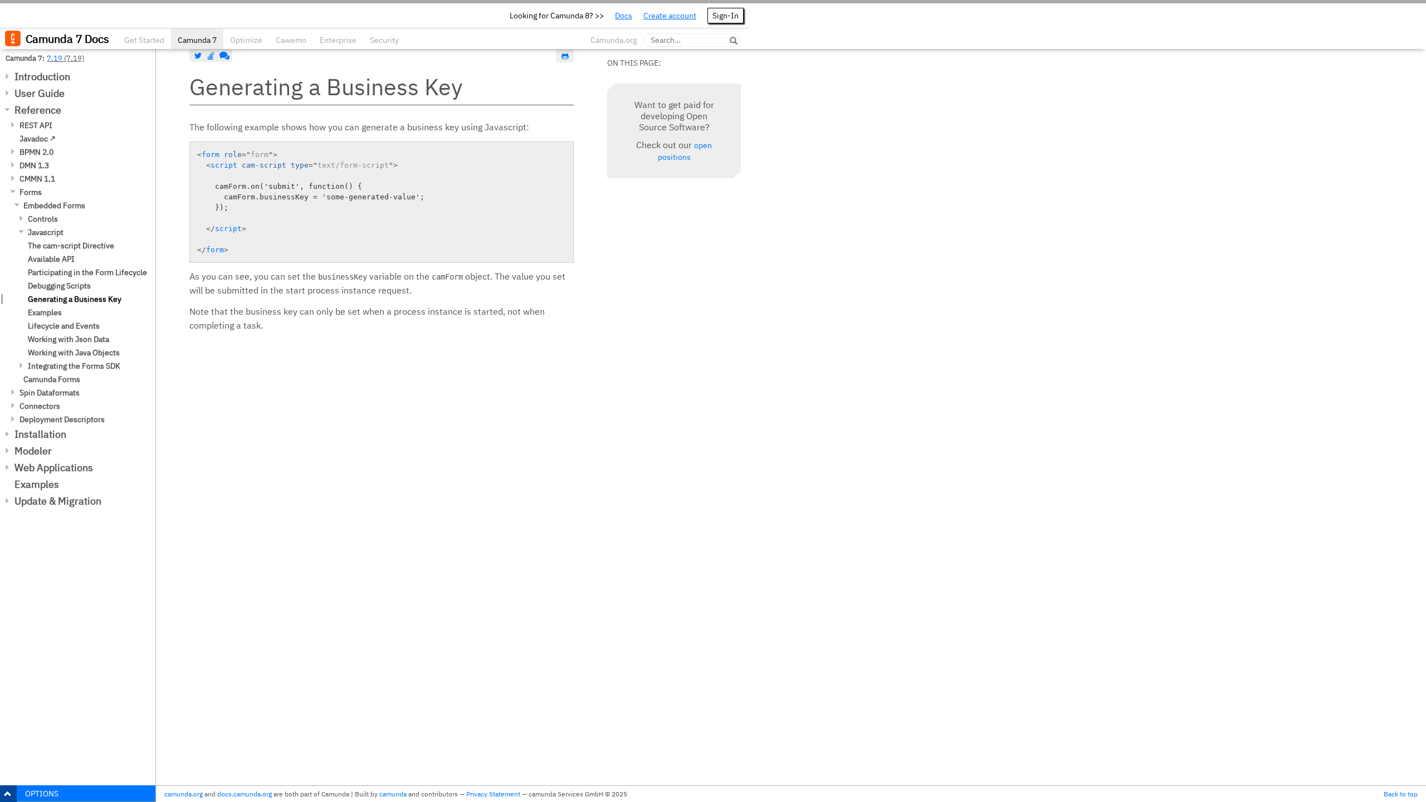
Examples (45, 312)
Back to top (1401, 794)
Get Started (144, 40)
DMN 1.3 (34, 165)
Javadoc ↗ (37, 139)
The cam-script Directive (71, 246)
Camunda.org (613, 40)
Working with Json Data (68, 339)
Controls (43, 219)
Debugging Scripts (59, 286)
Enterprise (338, 40)
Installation (40, 434)
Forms (30, 192)
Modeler (33, 450)
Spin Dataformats (49, 393)
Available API (51, 259)
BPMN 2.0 (36, 152)
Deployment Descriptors (62, 419)
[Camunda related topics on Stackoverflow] (211, 56)
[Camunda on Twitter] (198, 56)
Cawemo (291, 40)
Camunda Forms (51, 379)
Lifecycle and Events (64, 326)
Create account (669, 16)
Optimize (246, 40)
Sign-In (725, 16)
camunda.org (183, 794)
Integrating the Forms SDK (74, 366)
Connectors (39, 406)
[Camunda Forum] (223, 56)
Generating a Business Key (74, 299)
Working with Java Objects (74, 353)
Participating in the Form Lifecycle (87, 272)
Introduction (42, 76)
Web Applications (53, 467)
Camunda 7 (197, 40)
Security (384, 40)
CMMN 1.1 (37, 179)
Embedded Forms (54, 205)
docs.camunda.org (244, 794)
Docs (623, 16)
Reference (37, 110)
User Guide (39, 93)
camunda (393, 794)
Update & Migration (57, 501)
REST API (35, 125)
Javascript (46, 232)
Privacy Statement (493, 794)
